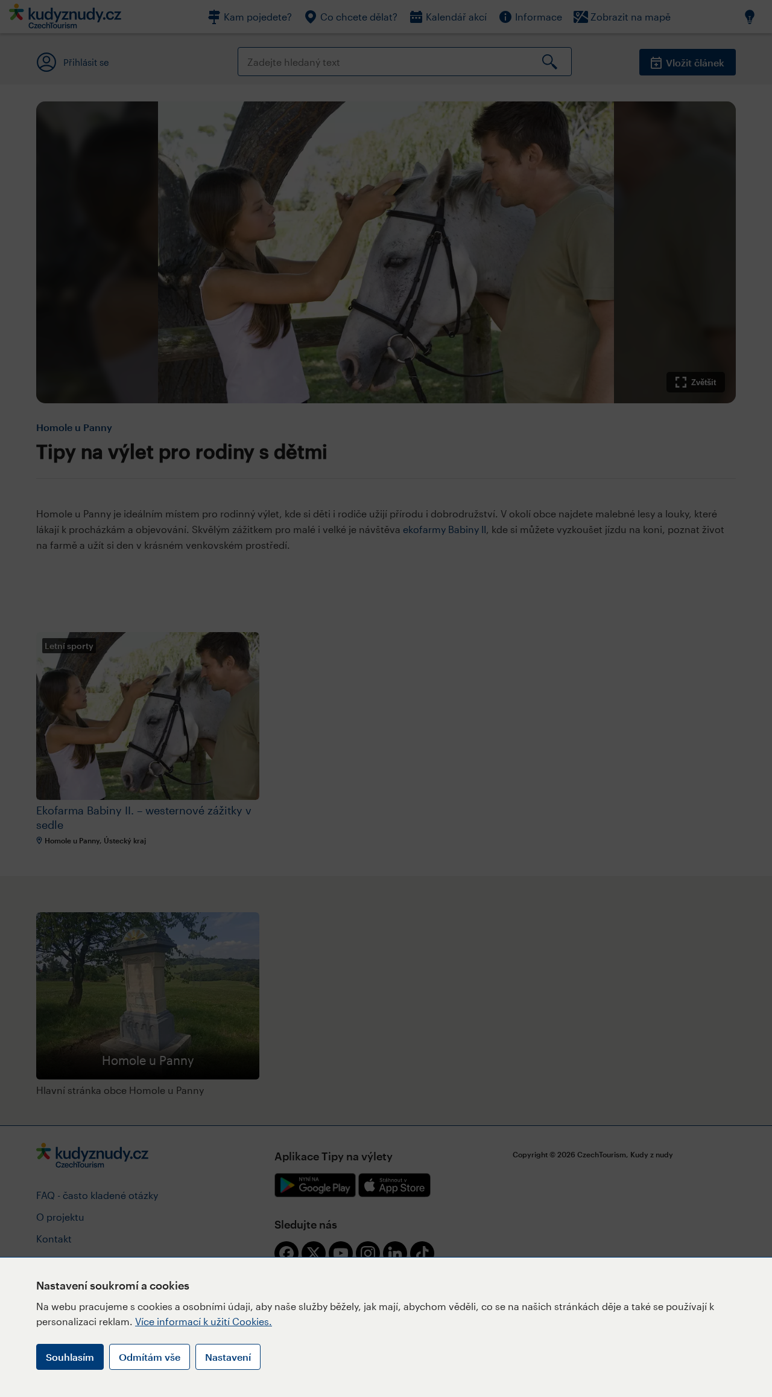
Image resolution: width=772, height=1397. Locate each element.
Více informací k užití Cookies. (203, 1321)
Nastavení (228, 1357)
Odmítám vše (149, 1357)
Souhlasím (70, 1357)
